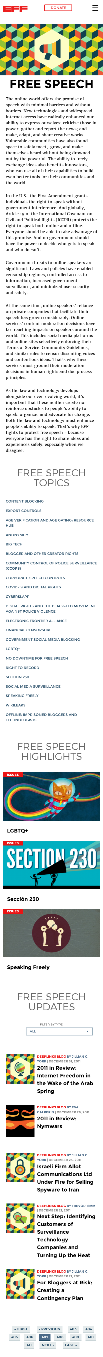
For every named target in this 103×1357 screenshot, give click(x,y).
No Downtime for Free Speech (37, 658)
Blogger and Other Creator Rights (42, 553)
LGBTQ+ (13, 649)
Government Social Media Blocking (43, 639)
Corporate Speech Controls (35, 578)
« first (21, 1329)
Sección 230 (23, 899)
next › (48, 1345)
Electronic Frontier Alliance (36, 621)
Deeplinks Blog (51, 1056)
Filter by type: (51, 1024)
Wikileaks (16, 705)
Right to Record (22, 668)
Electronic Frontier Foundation (16, 9)
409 (75, 1337)
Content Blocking (25, 501)
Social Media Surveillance (33, 686)
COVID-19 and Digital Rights (33, 587)
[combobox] (59, 1031)
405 (14, 1337)
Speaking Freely (22, 695)
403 (73, 1329)
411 (29, 1345)
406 (29, 1337)
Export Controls (24, 511)
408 (60, 1337)
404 (89, 1329)
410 (91, 1337)
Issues (13, 775)
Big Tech (14, 544)
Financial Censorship (28, 630)
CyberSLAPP (18, 596)
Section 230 (17, 677)
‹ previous (49, 1329)
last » (71, 1345)
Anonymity (17, 535)
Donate (58, 8)
